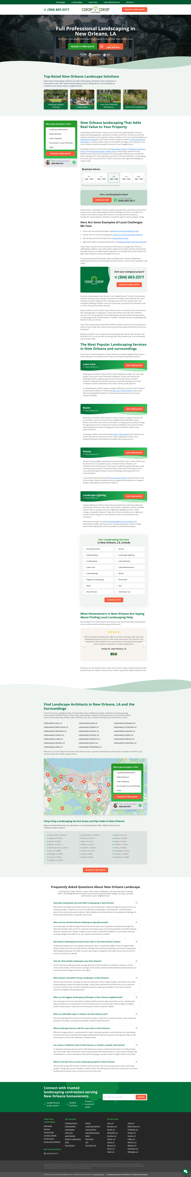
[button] (65, 788)
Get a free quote (134, 365)
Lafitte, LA (131, 1139)
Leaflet (145, 814)
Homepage (60, 2)
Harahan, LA (111, 1136)
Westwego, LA (133, 1152)
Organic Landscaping (73, 1139)
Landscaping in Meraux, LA (124, 739)
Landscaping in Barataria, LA (124, 723)
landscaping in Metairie (89, 139)
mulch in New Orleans (120, 434)
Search (141, 1097)
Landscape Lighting (92, 1126)
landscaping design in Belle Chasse (103, 151)
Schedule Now (102, 200)
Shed (67, 1142)
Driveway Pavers (71, 1123)
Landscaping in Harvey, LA (54, 735)
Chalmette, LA (133, 1130)
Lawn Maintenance (112, 2)
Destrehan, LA (112, 1133)
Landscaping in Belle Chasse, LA (56, 727)
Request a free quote (135, 9)
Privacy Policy (49, 1139)
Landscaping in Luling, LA (53, 739)
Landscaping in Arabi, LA (88, 723)
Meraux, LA (111, 1145)
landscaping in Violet (120, 238)
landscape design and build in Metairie (132, 242)
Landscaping (76, 2)
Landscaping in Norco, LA (88, 743)
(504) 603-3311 (113, 47)
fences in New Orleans (118, 478)
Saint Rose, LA (133, 1149)
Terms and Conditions (52, 1142)
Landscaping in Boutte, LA (89, 727)
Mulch (87, 1136)
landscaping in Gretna (119, 149)
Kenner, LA (111, 1139)
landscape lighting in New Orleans (120, 521)
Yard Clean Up (90, 1145)
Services (129, 2)
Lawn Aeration (90, 1130)
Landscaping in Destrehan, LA (55, 731)
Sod (86, 1142)
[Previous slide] (84, 644)
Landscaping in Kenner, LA (89, 735)
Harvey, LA (131, 1136)
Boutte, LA (111, 1130)
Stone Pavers (70, 1145)
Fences (88, 1123)
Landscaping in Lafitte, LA (123, 735)
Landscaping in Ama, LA (53, 723)
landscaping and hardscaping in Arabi (124, 231)
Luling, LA (110, 1142)
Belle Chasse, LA (134, 1126)
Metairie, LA (132, 1145)
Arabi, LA (131, 1123)
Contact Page (49, 1132)
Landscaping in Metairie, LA (54, 743)
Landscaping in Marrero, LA (89, 739)
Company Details (50, 1135)
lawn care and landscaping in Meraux (128, 235)
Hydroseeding (70, 1126)
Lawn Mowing (70, 1136)
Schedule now (114, 600)
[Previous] (84, 178)
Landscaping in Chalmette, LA (125, 727)
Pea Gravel (89, 1139)
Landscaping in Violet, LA (53, 747)
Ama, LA (110, 1123)
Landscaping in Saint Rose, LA (125, 743)
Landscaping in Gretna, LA (89, 731)
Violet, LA (110, 1152)
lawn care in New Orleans (122, 390)
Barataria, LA (112, 1126)
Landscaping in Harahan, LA (124, 731)
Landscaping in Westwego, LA (90, 747)
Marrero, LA (132, 1142)
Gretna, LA (131, 1133)
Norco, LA (111, 1149)
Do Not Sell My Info (99, 1174)
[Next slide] (144, 644)
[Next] (144, 178)
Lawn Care (92, 2)
